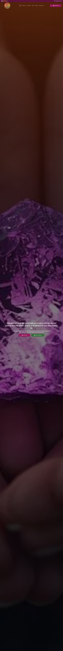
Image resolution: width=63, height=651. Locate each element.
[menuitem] (20, 5)
